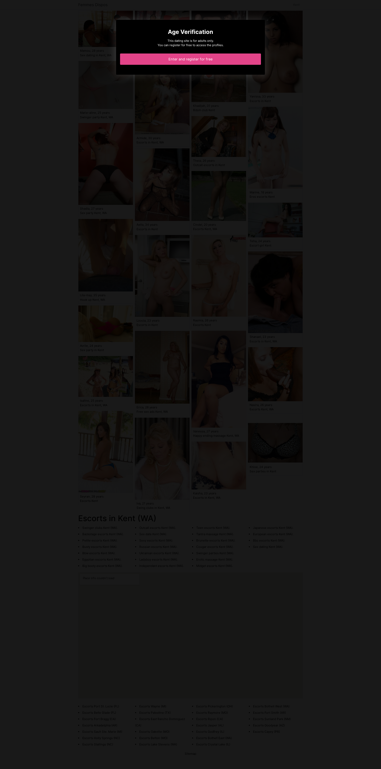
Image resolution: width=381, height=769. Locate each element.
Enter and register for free (190, 59)
